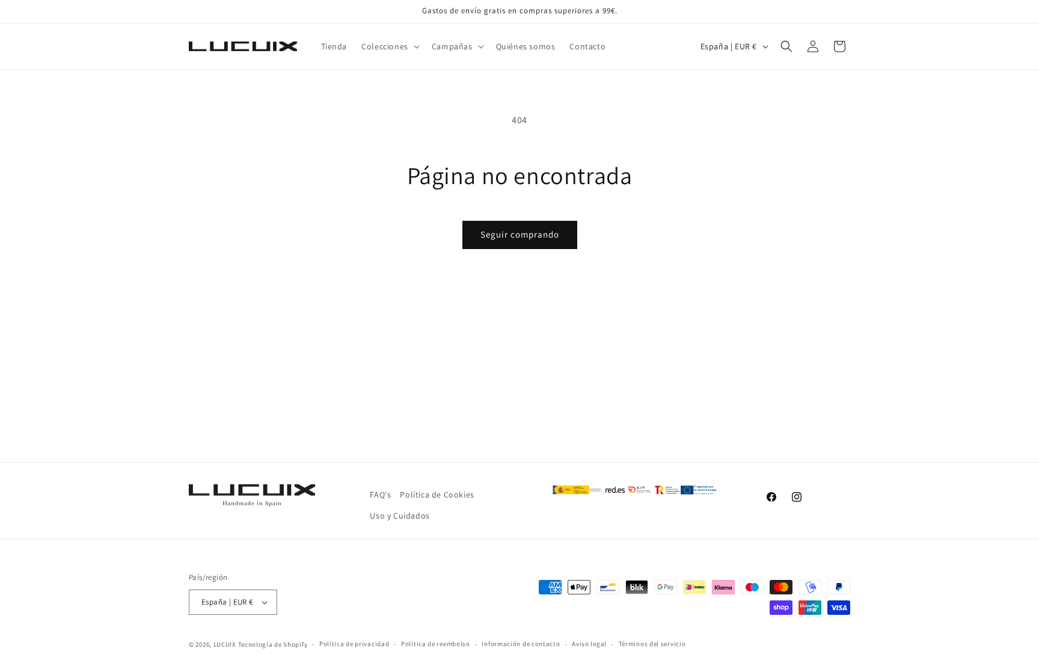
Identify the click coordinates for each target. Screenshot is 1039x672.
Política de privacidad (354, 644)
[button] (389, 46)
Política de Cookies (437, 494)
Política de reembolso (435, 644)
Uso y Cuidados (399, 515)
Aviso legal (589, 644)
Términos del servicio (652, 644)
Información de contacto (521, 644)
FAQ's (380, 494)
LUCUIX (224, 644)
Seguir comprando (519, 234)
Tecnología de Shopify (273, 644)
